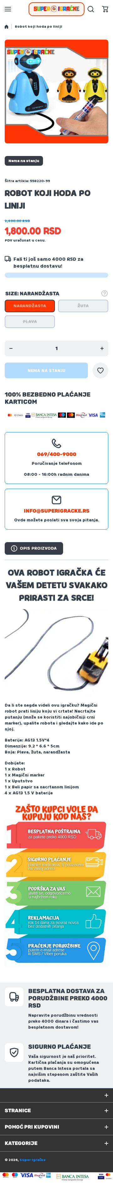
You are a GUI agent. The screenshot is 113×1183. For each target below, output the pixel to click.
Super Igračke (32, 1160)
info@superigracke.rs (56, 511)
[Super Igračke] (56, 9)
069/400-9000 (56, 454)
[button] (105, 9)
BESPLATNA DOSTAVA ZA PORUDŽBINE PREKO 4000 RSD (67, 998)
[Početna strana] (6, 27)
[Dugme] (104, 293)
